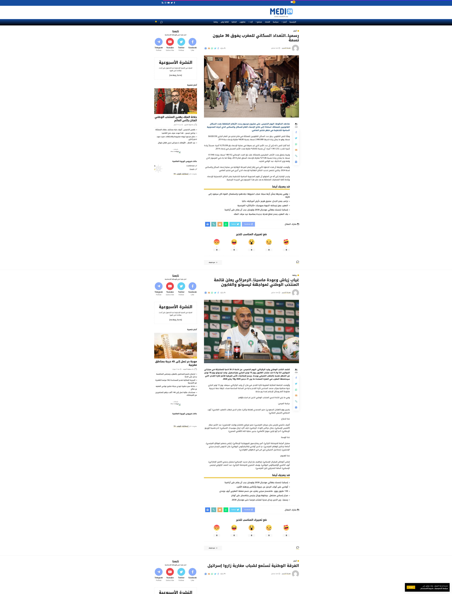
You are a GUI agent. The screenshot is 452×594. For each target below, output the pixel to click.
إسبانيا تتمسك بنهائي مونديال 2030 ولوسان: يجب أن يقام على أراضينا (256, 210)
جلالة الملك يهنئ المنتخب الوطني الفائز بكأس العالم (176, 119)
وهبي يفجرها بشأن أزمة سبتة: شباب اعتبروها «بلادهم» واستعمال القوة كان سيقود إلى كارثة (249, 195)
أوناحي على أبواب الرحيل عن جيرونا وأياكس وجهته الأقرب (262, 487)
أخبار (295, 31)
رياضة (294, 275)
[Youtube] (170, 45)
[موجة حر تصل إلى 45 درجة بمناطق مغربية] (175, 345)
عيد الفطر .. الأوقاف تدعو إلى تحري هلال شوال (176, 142)
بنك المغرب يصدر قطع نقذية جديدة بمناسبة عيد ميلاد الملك (261, 214)
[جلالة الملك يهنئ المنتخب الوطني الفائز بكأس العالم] (175, 101)
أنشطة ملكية (192, 113)
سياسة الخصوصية (441, 588)
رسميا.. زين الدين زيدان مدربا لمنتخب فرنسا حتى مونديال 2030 (260, 500)
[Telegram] (158, 45)
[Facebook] (192, 45)
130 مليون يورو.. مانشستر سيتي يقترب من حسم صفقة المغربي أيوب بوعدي (253, 491)
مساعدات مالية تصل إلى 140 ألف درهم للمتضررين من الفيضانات (176, 394)
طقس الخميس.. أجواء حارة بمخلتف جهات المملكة (175, 129)
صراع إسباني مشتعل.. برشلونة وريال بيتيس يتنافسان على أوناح (259, 495)
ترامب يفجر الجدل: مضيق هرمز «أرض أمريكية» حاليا (265, 201)
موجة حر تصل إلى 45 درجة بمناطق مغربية (176, 363)
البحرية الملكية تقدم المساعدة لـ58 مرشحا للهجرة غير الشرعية (176, 381)
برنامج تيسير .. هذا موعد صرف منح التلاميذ (178, 133)
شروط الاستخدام (426, 588)
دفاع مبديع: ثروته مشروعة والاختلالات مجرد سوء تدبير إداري (177, 138)
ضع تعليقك (212, 262)
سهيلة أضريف (187, 369)
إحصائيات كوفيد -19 (181, 173)
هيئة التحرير (286, 48)
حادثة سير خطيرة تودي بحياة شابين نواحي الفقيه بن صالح (176, 388)
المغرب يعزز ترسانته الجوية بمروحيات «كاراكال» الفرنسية (262, 205)
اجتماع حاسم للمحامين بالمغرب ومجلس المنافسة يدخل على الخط (176, 375)
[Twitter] (181, 45)
